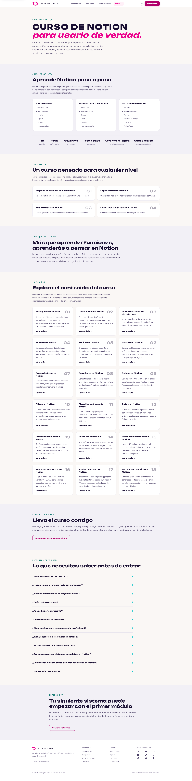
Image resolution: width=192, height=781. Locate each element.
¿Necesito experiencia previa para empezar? (57, 585)
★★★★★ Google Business (40, 761)
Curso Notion (114, 761)
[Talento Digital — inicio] (49, 3)
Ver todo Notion (115, 751)
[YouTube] (146, 751)
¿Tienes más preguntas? (46, 671)
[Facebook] (138, 758)
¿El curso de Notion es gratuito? (50, 576)
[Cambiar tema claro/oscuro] (142, 4)
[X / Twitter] (138, 751)
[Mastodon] (153, 758)
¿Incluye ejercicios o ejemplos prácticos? (55, 637)
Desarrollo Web (75, 4)
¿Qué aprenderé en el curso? (48, 619)
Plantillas (113, 755)
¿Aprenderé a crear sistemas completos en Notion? (61, 654)
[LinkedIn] (138, 755)
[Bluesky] (146, 758)
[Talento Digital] (44, 748)
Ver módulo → (42, 331)
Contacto (152, 4)
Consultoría (89, 4)
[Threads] (153, 755)
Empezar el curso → (62, 728)
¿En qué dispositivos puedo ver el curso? (54, 645)
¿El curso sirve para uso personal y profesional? (59, 628)
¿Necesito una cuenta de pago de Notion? (55, 594)
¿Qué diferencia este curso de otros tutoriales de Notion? (64, 663)
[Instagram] (153, 751)
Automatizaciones (105, 4)
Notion (117, 4)
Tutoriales (113, 758)
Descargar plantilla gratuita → (51, 538)
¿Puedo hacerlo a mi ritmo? (47, 611)
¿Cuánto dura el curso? (45, 602)
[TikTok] (146, 755)
